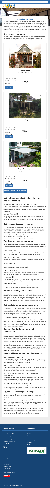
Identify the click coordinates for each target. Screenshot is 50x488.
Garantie (29, 436)
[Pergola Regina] (25, 105)
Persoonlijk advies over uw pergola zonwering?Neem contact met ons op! (15, 191)
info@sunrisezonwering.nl (9, 441)
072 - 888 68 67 (7, 443)
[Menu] (46, 6)
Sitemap (29, 444)
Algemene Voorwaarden (32, 438)
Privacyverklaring (31, 440)
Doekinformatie (30, 433)
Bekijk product (9, 87)
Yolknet (20, 485)
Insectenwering (7, 464)
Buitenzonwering (7, 466)
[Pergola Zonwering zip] (25, 154)
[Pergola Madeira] (25, 56)
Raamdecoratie (7, 468)
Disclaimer (29, 442)
